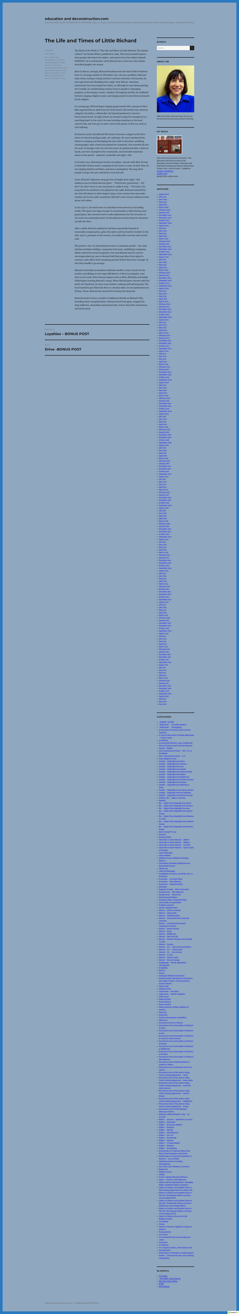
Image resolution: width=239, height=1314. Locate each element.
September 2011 (165, 662)
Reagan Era (163, 1169)
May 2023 (162, 296)
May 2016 (162, 516)
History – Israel (165, 931)
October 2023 (164, 283)
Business (162, 834)
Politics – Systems (166, 1140)
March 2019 (163, 427)
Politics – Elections (166, 1127)
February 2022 (164, 335)
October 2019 (164, 409)
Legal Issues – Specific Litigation (172, 994)
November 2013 (165, 594)
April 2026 (163, 205)
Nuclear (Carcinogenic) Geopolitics (173, 1018)
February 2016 (164, 524)
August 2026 (164, 194)
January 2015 (164, 558)
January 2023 (164, 307)
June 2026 (163, 199)
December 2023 (165, 278)
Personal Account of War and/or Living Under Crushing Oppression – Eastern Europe (174, 1093)
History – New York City (168, 936)
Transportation (165, 1232)
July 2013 (162, 605)
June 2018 (163, 450)
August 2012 (164, 634)
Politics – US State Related (169, 1143)
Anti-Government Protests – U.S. (172, 756)
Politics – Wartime (166, 1146)
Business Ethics (165, 837)
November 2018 (165, 437)
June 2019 (163, 419)
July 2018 (162, 448)
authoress (49, 50)
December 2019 (165, 403)
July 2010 (162, 699)
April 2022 (163, 330)
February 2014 (164, 586)
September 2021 (165, 349)
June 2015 (163, 545)
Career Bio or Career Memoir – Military (174, 842)
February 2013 (164, 618)
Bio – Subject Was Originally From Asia (174, 808)
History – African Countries (170, 910)
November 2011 (165, 657)
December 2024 (165, 247)
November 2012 (165, 626)
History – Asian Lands (168, 913)
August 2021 (164, 351)
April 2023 (163, 299)
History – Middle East (167, 934)
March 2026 (164, 207)
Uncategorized (164, 1250)
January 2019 (164, 432)
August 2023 (164, 288)
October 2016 (164, 503)
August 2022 (164, 320)
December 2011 (165, 654)
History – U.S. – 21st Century (170, 952)
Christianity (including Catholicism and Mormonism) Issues (56, 67)
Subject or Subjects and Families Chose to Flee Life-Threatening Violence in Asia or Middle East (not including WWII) (175, 1203)
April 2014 (163, 581)
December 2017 (165, 466)
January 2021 (164, 369)
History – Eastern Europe (169, 929)
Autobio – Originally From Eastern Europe (175, 772)
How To (162, 970)
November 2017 (165, 469)
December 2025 (165, 215)
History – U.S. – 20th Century (170, 950)
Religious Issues (58, 78)
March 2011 (163, 678)
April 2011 (163, 675)
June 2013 (162, 607)
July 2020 (162, 385)
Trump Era (163, 1242)
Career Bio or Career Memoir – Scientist (174, 845)
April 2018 (163, 456)
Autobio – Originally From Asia (171, 767)
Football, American (166, 905)
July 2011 (162, 668)
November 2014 (165, 563)
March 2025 (163, 239)
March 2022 (163, 333)
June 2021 (163, 356)
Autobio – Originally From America (173, 764)
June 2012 (163, 639)
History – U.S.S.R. (166, 955)
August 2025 (164, 226)
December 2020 (165, 372)
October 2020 (164, 377)
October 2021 (164, 346)
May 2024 (163, 265)
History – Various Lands (168, 957)
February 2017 (164, 492)
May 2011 (162, 673)
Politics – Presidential (167, 1138)
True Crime (163, 1235)
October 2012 (164, 628)
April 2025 (163, 236)
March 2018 (163, 458)
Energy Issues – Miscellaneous (171, 892)
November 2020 (165, 375)
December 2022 (165, 309)
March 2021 (163, 364)
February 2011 (164, 681)
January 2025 (164, 244)
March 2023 (163, 301)
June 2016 (163, 513)
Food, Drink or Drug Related (170, 902)
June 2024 (163, 262)
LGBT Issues (164, 997)
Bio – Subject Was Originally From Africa (175, 803)
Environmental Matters (168, 897)
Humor (162, 973)
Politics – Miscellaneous (168, 1133)
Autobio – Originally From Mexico (172, 774)
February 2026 (164, 210)
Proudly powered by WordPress (87, 1303)
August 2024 (164, 257)
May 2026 (163, 202)
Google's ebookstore (165, 171)
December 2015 (165, 529)
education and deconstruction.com (77, 19)
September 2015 (165, 537)
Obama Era (163, 1020)
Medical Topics (165, 999)
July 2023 (162, 291)
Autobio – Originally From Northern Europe (176, 780)
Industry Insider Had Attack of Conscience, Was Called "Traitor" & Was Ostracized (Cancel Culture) (176, 981)
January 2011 (164, 683)
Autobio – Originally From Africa (172, 761)
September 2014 (165, 568)
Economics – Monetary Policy (171, 884)
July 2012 (162, 636)
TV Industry (163, 1245)
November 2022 (165, 312)
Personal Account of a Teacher (171, 1023)
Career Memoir (165, 855)
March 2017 (163, 490)
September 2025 (165, 223)
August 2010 (164, 696)
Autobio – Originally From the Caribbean (175, 793)
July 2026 (162, 197)
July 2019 (162, 417)
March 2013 (163, 615)
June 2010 (163, 702)
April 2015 (163, 550)
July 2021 (162, 354)
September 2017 (165, 474)
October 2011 (164, 660)
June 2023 (163, 294)
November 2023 (165, 281)
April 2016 (163, 518)
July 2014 (162, 573)
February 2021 (164, 367)
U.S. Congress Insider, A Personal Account (175, 1248)
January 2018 (164, 464)
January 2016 (164, 526)
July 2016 (162, 511)
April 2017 (163, 487)
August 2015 (164, 539)
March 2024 (163, 270)
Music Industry (165, 1004)
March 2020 (163, 396)
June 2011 (162, 670)
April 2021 (163, 362)
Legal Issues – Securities (169, 991)
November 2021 (165, 343)
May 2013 (162, 610)
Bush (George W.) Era (167, 832)
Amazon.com (162, 174)
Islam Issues (164, 986)
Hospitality (163, 968)
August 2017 (164, 477)
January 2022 (164, 338)
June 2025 (163, 231)
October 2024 (164, 252)
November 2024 (165, 249)
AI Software (163, 740)
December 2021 (165, 341)
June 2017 (163, 482)
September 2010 (165, 694)
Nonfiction (56, 73)
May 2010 (162, 704)
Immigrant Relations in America (171, 976)
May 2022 (163, 328)
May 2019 (162, 422)
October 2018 (164, 440)
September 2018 (165, 443)
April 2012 (163, 644)
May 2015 (162, 547)
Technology (163, 1221)
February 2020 (164, 398)
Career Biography (52, 63)
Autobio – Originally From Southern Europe (176, 790)
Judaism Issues (165, 989)
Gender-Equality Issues (168, 908)
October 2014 (164, 566)
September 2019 (165, 411)
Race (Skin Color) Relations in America (55, 75)
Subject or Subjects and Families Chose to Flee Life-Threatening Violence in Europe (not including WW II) (175, 1211)
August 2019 (164, 414)
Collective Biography (167, 871)
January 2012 (164, 652)
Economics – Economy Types (170, 879)
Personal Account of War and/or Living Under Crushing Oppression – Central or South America (175, 1085)
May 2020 (163, 390)
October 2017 (164, 471)
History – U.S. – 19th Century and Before (175, 947)
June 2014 (163, 576)
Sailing (161, 1174)
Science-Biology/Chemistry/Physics (173, 1177)
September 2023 (165, 286)
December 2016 (165, 498)
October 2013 (164, 597)
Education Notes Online (168, 1281)
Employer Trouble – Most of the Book (174, 889)
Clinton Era (163, 868)
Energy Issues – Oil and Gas (170, 895)
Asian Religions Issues (168, 759)
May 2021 (162, 359)
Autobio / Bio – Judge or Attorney (172, 798)
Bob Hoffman (164, 1286)
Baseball (162, 801)
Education (163, 887)
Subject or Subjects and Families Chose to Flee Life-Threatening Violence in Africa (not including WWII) (175, 1195)
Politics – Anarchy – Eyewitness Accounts (175, 1120)
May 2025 (163, 233)
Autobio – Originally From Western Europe (176, 795)
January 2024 (164, 275)
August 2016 (164, 508)
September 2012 (165, 631)
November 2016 (165, 500)
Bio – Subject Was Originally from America (176, 806)
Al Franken (163, 1276)
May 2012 (162, 641)
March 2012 (163, 647)
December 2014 (165, 560)
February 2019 (164, 430)
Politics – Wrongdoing (168, 1148)
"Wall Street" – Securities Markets (172, 725)
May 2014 (162, 579)
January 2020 (164, 401)
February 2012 (164, 649)
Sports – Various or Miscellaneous (172, 1180)
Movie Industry (165, 1002)
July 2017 (162, 479)
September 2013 (165, 600)
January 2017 (164, 495)
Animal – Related (166, 748)
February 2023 (164, 304)
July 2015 (162, 542)
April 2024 (163, 267)
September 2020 (165, 380)
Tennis (161, 1224)
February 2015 (164, 555)
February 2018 (164, 461)
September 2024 (165, 254)
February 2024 (164, 273)
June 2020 (163, 388)
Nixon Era (163, 1012)
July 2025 (162, 228)
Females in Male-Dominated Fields (173, 900)
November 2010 (165, 688)
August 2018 (164, 445)
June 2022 (163, 325)
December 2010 (165, 686)
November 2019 (165, 406)
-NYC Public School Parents (170, 1279)
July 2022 (162, 322)
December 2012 (165, 623)
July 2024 (162, 260)
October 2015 (164, 534)
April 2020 (163, 393)
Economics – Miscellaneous (170, 882)
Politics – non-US (166, 1135)
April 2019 (163, 424)
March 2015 (163, 552)
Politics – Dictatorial (167, 1122)
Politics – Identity (166, 1130)
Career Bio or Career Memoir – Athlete (174, 840)
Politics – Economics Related (170, 1125)
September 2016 (165, 505)
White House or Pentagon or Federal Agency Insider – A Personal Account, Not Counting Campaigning (176, 1255)
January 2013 (164, 620)
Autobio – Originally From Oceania (172, 782)
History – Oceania (166, 944)
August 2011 (163, 665)
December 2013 (165, 592)
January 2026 (164, 213)
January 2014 (164, 589)
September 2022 (165, 317)
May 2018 (162, 453)
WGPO (161, 1284)
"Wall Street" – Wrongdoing (170, 727)
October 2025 (164, 220)
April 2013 (163, 613)
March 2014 (163, 584)
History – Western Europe (169, 960)
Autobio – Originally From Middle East (174, 777)
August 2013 (163, 602)
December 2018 (165, 435)
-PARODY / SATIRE (166, 722)
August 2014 (164, 571)
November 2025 (165, 218)
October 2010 (164, 691)
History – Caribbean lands (169, 916)
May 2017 (162, 484)
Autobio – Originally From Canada (172, 769)
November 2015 (165, 532)
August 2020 (164, 383)
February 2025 (164, 241)
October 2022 (164, 315)
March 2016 (163, 521)
